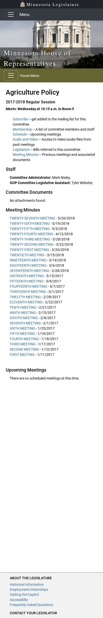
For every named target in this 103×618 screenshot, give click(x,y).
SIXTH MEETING (22, 328)
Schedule (20, 134)
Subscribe (20, 119)
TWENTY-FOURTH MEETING (31, 234)
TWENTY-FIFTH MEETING (30, 229)
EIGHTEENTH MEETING (28, 265)
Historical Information (27, 585)
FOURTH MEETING (24, 339)
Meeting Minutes (25, 155)
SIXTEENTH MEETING (27, 276)
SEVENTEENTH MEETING (29, 271)
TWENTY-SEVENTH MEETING (32, 218)
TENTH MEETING (23, 307)
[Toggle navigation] (11, 14)
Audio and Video (25, 139)
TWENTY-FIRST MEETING (29, 250)
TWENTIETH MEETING (27, 255)
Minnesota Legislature (52, 4)
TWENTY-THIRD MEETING (30, 239)
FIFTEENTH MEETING (27, 281)
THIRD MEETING (23, 344)
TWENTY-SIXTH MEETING (30, 223)
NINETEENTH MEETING (28, 260)
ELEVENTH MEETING (26, 302)
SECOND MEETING (24, 349)
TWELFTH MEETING (25, 297)
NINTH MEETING (23, 313)
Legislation (21, 150)
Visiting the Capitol (24, 595)
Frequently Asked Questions (31, 605)
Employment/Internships (29, 590)
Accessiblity (19, 600)
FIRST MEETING (22, 355)
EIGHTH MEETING (24, 318)
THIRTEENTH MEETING (28, 292)
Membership (22, 129)
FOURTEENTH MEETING (28, 286)
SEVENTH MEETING (25, 323)
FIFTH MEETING (22, 334)
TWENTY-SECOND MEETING (32, 244)
